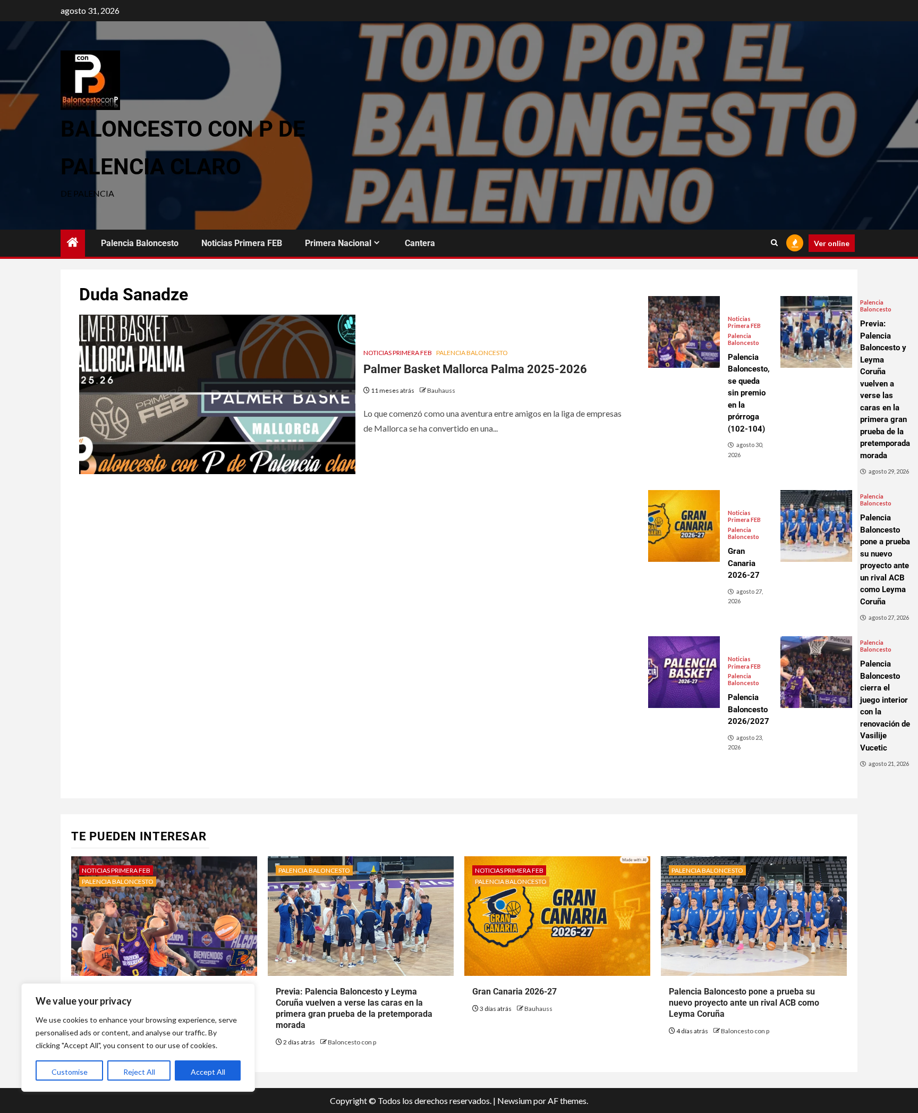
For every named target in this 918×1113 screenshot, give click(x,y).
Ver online (831, 243)
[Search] (774, 243)
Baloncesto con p (352, 1042)
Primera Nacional (338, 243)
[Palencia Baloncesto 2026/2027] (684, 672)
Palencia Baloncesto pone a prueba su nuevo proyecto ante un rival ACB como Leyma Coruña (744, 1002)
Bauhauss (441, 390)
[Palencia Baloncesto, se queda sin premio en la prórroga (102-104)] (684, 332)
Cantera (420, 243)
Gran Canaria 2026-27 (514, 991)
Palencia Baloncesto (139, 243)
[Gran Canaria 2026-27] (684, 526)
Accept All (208, 1071)
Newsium (514, 1100)
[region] (138, 1037)
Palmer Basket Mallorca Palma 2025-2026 (475, 369)
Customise (70, 1071)
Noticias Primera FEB (241, 243)
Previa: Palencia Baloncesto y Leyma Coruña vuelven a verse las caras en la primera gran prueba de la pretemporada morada (354, 1008)
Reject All (139, 1071)
